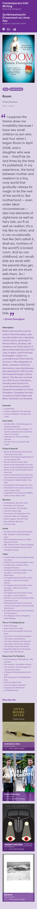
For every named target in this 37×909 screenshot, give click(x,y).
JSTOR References (11, 690)
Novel (6, 89)
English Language (16, 89)
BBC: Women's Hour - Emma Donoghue (19, 544)
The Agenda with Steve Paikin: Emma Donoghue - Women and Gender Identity (18, 580)
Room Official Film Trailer (13, 628)
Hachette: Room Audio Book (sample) (18, 531)
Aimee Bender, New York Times (16, 503)
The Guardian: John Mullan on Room (17, 664)
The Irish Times (9, 524)
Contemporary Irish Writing (15, 4)
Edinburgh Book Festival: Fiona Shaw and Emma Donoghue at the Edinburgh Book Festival (19, 605)
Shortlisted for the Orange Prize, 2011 (18, 485)
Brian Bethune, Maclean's (13, 521)
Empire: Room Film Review (14, 651)
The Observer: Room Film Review (16, 646)
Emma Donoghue (15, 319)
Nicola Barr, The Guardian (14, 505)
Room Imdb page (10, 625)
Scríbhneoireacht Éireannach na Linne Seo (16, 17)
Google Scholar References (14, 687)
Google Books (9, 408)
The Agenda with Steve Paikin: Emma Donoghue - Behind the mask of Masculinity (18, 587)
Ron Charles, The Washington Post (17, 513)
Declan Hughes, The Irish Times (16, 519)
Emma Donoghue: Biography (15, 685)
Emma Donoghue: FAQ (12, 682)
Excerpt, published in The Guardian (17, 411)
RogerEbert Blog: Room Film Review (17, 649)
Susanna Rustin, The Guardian (15, 508)
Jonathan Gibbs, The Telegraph (16, 516)
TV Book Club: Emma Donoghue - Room (19, 562)
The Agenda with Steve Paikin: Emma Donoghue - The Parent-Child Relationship (18, 572)
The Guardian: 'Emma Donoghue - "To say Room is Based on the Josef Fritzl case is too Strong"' (18, 431)
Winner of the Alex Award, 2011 (15, 462)
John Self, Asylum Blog (12, 511)
